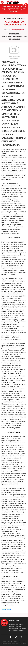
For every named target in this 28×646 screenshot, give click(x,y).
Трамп (18, 10)
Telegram (8, 609)
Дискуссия (10, 6)
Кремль (12, 11)
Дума (16, 11)
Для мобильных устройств (16, 630)
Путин (22, 10)
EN (22, 4)
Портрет (4, 8)
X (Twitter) (4, 609)
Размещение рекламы (15, 626)
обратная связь (14, 620)
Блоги (17, 8)
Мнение (4, 6)
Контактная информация (16, 624)
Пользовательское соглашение (17, 628)
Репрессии (23, 6)
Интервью (16, 6)
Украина (24, 8)
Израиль (6, 10)
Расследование (11, 8)
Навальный (12, 10)
